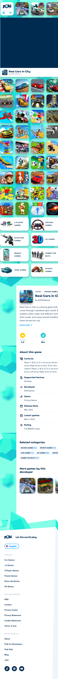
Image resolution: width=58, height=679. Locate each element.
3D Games (43, 453)
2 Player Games (12, 571)
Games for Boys (30, 458)
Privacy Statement (13, 615)
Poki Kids (9, 649)
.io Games (9, 565)
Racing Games (51, 292)
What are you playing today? (10, 12)
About (7, 639)
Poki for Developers (13, 644)
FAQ (6, 599)
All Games (9, 587)
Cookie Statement (13, 621)
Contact (8, 605)
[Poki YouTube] (21, 668)
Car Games (27, 453)
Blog (7, 655)
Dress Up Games (12, 581)
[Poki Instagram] (14, 668)
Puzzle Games (11, 576)
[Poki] (7, 6)
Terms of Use (10, 626)
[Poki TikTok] (7, 668)
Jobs (7, 660)
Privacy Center (11, 610)
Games (38, 292)
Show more (25, 325)
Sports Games (48, 448)
